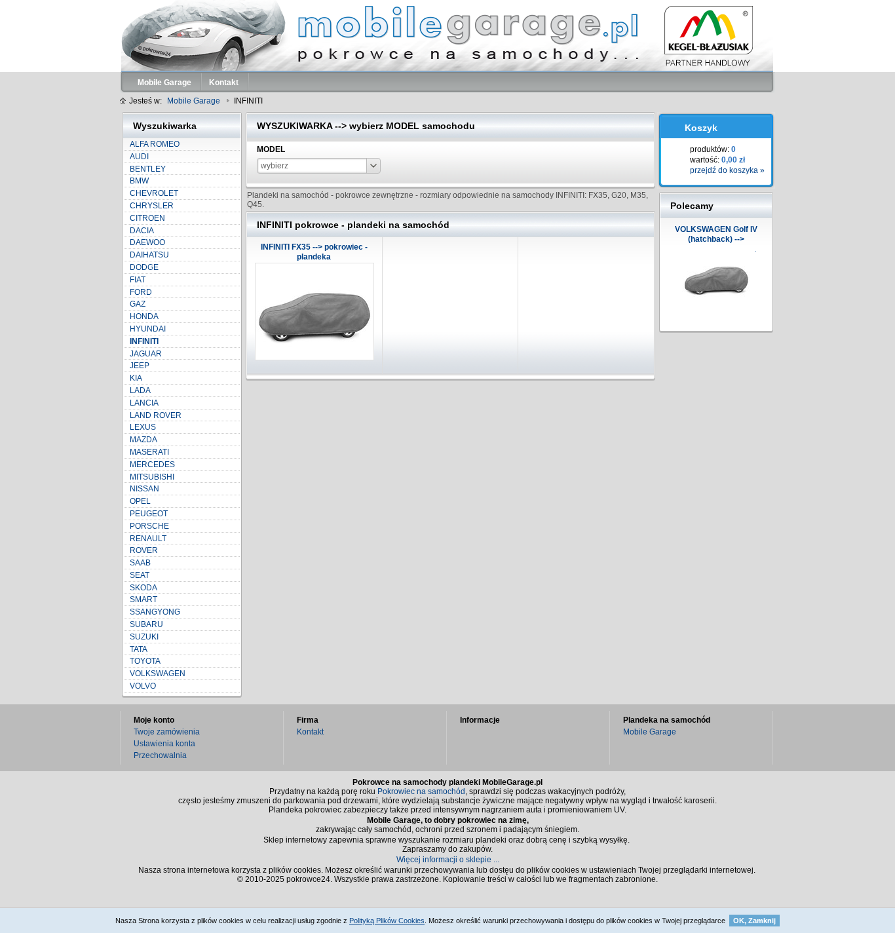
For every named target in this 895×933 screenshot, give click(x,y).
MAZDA (143, 439)
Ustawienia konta (164, 743)
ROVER (144, 550)
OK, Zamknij (754, 920)
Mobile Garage (649, 731)
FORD (141, 292)
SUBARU (146, 624)
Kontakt (310, 731)
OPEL (140, 501)
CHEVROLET (154, 193)
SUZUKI (144, 636)
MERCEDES (152, 464)
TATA (138, 649)
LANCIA (144, 403)
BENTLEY (148, 169)
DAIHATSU (149, 254)
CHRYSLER (152, 205)
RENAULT (148, 538)
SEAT (139, 575)
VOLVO (143, 686)
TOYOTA (145, 661)
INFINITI (144, 341)
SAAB (140, 562)
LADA (140, 390)
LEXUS (143, 427)
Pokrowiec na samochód (421, 791)
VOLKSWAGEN (157, 673)
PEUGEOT (149, 513)
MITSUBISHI (152, 477)
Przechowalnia (160, 755)
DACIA (142, 230)
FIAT (137, 279)
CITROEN (147, 218)
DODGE (144, 267)
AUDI (139, 156)
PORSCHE (149, 526)
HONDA (144, 316)
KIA (136, 378)
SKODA (143, 587)
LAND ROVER (155, 415)
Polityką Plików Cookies (387, 920)
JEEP (139, 365)
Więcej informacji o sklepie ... (447, 859)
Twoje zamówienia (167, 731)
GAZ (137, 304)
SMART (143, 599)
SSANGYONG (155, 612)
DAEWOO (147, 242)
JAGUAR (146, 353)
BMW (139, 180)
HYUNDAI (148, 328)
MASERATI (149, 452)
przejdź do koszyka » (727, 170)
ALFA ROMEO (155, 144)
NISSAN (144, 488)
